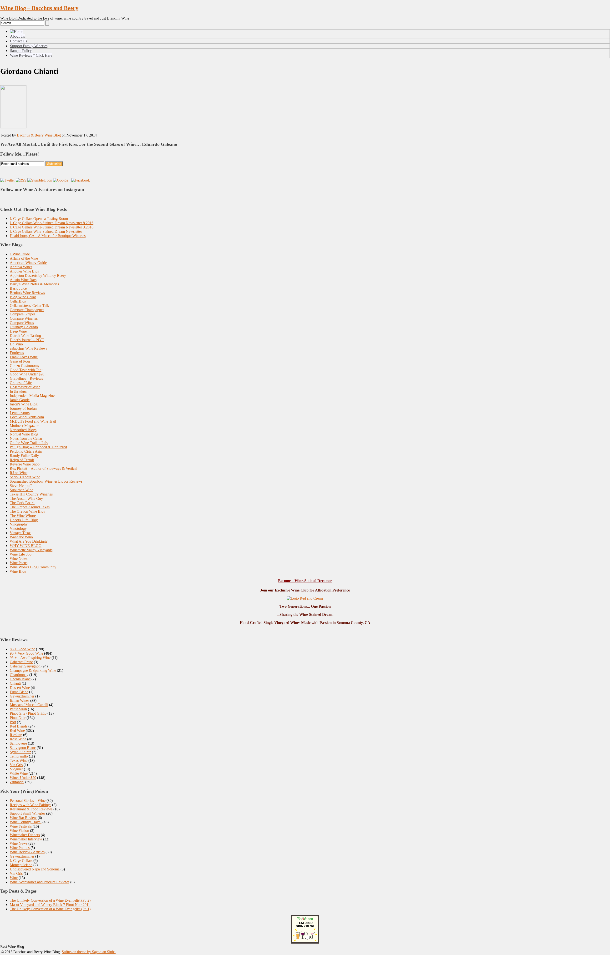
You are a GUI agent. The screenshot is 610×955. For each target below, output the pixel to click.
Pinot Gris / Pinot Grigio (28, 713)
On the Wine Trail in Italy (29, 443)
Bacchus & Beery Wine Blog (39, 135)
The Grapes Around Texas (30, 507)
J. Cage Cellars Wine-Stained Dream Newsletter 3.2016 (51, 227)
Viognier (16, 769)
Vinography (19, 524)
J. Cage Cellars (21, 861)
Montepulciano (21, 865)
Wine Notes (18, 558)
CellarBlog (18, 301)
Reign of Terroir (22, 460)
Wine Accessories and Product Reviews (39, 882)
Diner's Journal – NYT (27, 340)
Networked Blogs (23, 430)
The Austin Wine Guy (26, 498)
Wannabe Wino (21, 537)
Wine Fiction (19, 831)
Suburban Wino (21, 490)
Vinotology (18, 528)
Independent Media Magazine (32, 396)
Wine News (18, 843)
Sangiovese (18, 743)
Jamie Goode (20, 400)
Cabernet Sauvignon (25, 666)
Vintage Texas (20, 533)
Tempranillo (19, 756)
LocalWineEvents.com (27, 417)
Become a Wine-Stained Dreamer (305, 581)
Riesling (16, 735)
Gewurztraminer (22, 696)
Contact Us (18, 41)
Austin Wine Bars (23, 280)
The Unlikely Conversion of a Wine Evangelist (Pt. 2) (50, 900)
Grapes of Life (21, 383)
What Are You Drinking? (28, 541)
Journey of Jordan (23, 408)
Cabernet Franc (21, 662)
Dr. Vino (16, 344)
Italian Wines (19, 700)
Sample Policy (21, 51)
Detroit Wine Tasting (25, 335)
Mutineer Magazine (24, 426)
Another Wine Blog (24, 271)
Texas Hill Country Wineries (31, 494)
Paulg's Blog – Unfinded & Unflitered (38, 447)
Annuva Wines (21, 267)
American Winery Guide (28, 263)
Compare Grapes (22, 314)
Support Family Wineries (28, 46)
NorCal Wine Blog (24, 434)
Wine (14, 878)
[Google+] (62, 180)
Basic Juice (18, 288)
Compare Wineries (24, 318)
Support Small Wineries (27, 813)
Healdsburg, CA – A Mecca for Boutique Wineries (48, 236)
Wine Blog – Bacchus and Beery (39, 8)
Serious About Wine (25, 477)
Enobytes (17, 353)
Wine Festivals (21, 826)
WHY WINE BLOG (25, 546)
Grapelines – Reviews (26, 378)
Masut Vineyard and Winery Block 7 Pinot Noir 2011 (50, 905)
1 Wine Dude (20, 254)
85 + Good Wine (22, 649)
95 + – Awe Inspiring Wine (30, 658)
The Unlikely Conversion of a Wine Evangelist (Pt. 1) (50, 909)
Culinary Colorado (24, 327)
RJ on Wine (18, 473)
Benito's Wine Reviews (27, 293)
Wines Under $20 (23, 778)
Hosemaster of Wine (25, 387)
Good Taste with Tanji (26, 370)
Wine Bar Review (23, 818)
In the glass (18, 391)
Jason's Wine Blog (23, 404)
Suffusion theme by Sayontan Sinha (89, 952)
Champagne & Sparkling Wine (33, 670)
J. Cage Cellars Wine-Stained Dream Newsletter (46, 231)
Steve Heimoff (21, 486)
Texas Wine (18, 760)
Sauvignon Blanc (23, 748)
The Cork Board (22, 503)
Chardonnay (19, 675)
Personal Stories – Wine (28, 800)
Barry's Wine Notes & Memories (34, 284)
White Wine (19, 773)
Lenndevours (20, 413)
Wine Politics (20, 848)
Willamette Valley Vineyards (31, 550)
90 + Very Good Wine (26, 653)
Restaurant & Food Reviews (31, 809)
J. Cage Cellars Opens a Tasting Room (39, 219)
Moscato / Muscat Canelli (29, 705)
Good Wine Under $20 (27, 374)
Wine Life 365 (20, 554)
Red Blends (18, 726)
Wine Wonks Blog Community (33, 567)
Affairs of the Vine (24, 258)
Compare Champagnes (27, 310)
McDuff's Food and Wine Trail (33, 421)
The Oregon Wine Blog (27, 511)
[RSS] (21, 180)
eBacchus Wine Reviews (28, 348)
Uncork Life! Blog (24, 520)
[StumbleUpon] (40, 180)
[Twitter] (8, 180)
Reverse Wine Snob (25, 464)
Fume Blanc (19, 692)
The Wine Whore (23, 516)
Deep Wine (18, 331)
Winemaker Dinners (25, 835)
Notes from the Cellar (26, 438)
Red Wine (17, 730)
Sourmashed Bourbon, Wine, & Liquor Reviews (46, 481)
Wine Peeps (18, 563)
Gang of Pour (20, 361)
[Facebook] (80, 180)
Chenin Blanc (20, 679)
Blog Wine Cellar (23, 297)
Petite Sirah (18, 709)
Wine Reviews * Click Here (31, 55)
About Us (17, 36)
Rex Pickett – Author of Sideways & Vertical (43, 468)
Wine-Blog (18, 571)
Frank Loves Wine (24, 357)
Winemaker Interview (26, 839)
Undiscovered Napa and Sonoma (35, 869)
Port (13, 722)
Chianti (15, 683)
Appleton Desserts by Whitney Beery (38, 275)
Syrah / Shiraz (20, 752)
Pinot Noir (17, 718)
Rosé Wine (18, 739)
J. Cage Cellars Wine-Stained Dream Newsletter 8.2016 (51, 223)
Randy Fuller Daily (24, 456)
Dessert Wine (20, 688)
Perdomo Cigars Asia (26, 451)
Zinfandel (17, 782)
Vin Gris (16, 765)
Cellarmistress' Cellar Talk (29, 305)
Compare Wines (22, 323)
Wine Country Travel (25, 822)
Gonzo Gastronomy (25, 366)
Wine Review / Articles (27, 852)
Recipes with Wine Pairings (30, 805)
